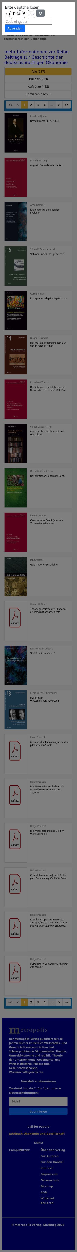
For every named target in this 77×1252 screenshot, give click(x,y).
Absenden (15, 28)
